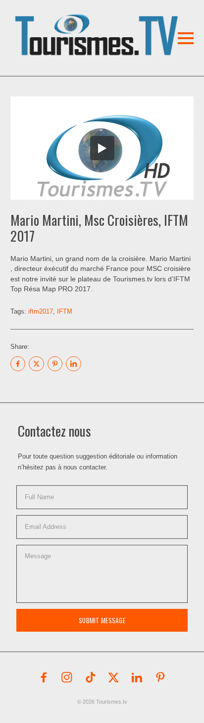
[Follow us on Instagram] (66, 677)
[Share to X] (36, 363)
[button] (82, 22)
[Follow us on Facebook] (43, 677)
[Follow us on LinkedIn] (137, 677)
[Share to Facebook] (17, 363)
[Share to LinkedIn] (73, 363)
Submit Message (102, 620)
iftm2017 (40, 311)
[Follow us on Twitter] (113, 677)
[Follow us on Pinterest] (160, 677)
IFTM (64, 311)
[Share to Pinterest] (55, 363)
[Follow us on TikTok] (90, 677)
